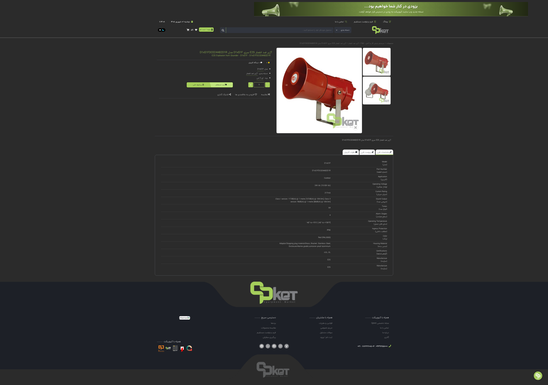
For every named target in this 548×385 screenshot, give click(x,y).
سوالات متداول (326, 332)
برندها (273, 323)
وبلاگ (385, 21)
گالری (386, 337)
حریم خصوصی (326, 328)
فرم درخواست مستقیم (363, 21)
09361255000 (381, 346)
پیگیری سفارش (269, 337)
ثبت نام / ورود (326, 337)
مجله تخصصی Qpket (380, 323)
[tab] (384, 152)
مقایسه (264, 94)
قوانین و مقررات (325, 323)
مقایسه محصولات (268, 328)
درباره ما (385, 332)
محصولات (389, 43)
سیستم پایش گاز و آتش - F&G (372, 43)
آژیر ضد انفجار (353, 43)
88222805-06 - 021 (366, 346)
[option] (377, 62)
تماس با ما (339, 21)
